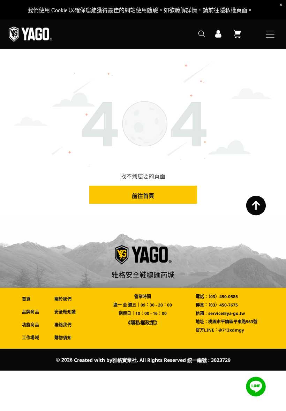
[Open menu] (270, 34)
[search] (201, 34)
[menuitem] (33, 299)
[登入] (218, 34)
